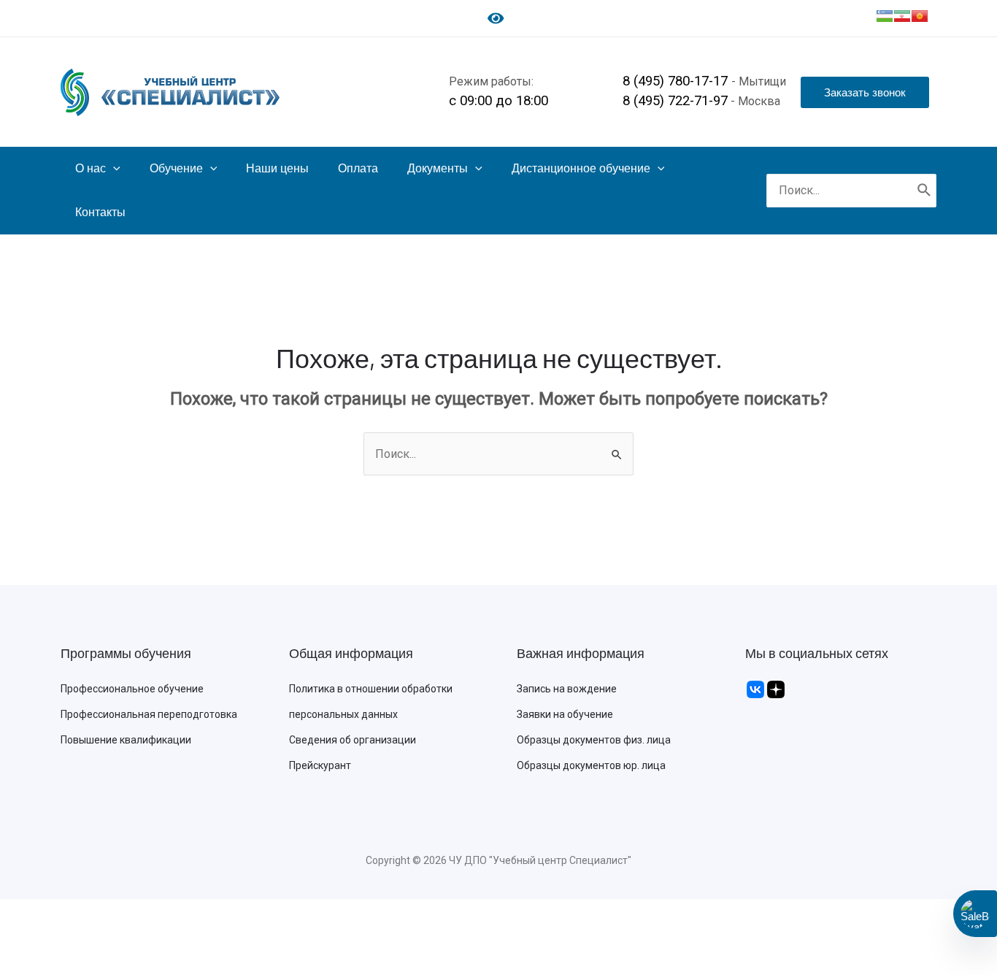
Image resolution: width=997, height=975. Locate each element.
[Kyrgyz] (920, 16)
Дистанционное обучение (581, 168)
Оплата (358, 168)
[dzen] (776, 689)
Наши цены (277, 168)
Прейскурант (320, 765)
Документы (437, 168)
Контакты (100, 212)
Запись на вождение (567, 689)
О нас (90, 168)
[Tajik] (902, 16)
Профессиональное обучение (132, 689)
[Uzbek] (885, 16)
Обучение (176, 168)
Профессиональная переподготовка (149, 714)
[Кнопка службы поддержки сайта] (975, 913)
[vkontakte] (755, 689)
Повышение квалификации (126, 740)
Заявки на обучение (565, 714)
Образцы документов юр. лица (591, 765)
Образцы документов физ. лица (594, 740)
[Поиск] (924, 191)
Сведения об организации (352, 740)
